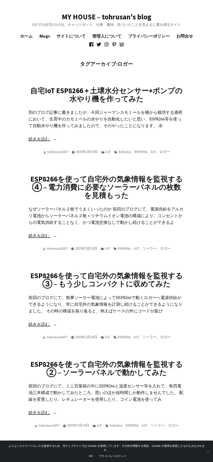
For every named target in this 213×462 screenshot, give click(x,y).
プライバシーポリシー (149, 36)
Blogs (44, 36)
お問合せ (184, 36)
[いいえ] (208, 451)
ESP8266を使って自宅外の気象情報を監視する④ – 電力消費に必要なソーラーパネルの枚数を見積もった (106, 187)
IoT (108, 152)
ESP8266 (140, 152)
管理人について (106, 36)
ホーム (26, 36)
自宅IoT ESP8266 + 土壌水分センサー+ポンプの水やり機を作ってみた (106, 94)
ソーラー (149, 249)
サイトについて (71, 36)
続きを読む (47, 139)
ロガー (164, 152)
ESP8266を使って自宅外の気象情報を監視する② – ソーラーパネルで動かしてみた (106, 368)
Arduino (124, 152)
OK (91, 456)
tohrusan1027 (57, 152)
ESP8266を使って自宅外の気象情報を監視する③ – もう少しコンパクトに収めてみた (106, 279)
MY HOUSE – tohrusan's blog (106, 16)
